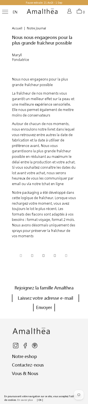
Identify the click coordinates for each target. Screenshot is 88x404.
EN (15, 12)
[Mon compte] (70, 12)
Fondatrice (20, 59)
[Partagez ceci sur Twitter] (20, 256)
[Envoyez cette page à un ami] (66, 256)
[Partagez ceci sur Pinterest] (43, 256)
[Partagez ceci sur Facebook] (32, 256)
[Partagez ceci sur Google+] (54, 256)
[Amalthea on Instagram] (16, 347)
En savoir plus (25, 399)
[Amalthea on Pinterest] (34, 347)
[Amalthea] (42, 13)
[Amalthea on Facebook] (25, 347)
